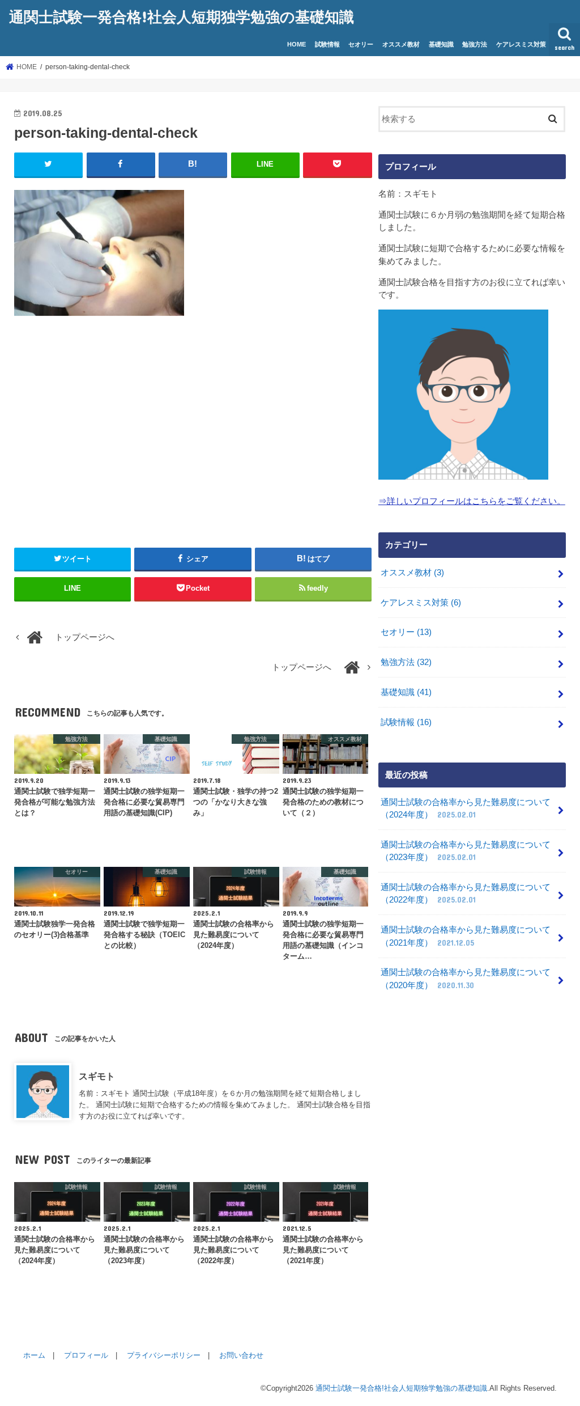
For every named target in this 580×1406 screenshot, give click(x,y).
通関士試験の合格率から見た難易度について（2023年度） (466, 851)
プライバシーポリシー (164, 1355)
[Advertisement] (193, 427)
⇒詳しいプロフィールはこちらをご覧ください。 (471, 501)
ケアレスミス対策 (521, 44)
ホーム (34, 1355)
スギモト (97, 1076)
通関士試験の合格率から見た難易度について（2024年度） (466, 808)
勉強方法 (474, 44)
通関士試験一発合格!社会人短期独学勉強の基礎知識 (181, 16)
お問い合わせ (241, 1355)
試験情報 (327, 44)
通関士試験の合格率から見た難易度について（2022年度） (466, 893)
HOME (296, 44)
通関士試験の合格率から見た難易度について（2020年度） (466, 978)
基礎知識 (441, 44)
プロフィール (86, 1355)
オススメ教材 (401, 44)
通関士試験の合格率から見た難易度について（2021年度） (466, 936)
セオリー (360, 44)
